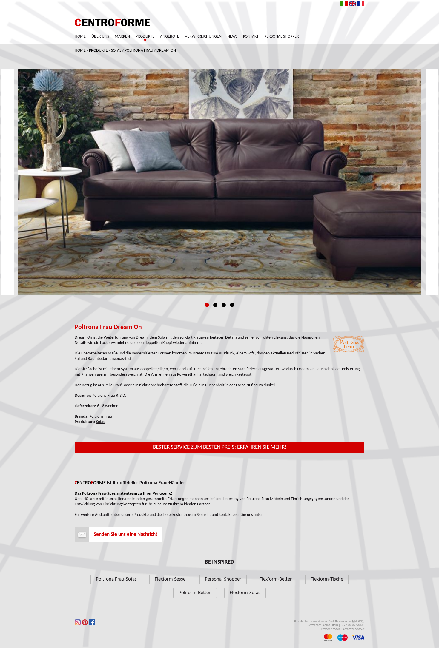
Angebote (169, 36)
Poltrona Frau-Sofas (116, 579)
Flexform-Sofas (245, 592)
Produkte (145, 36)
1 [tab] (207, 305)
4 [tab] (232, 305)
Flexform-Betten (276, 579)
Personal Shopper (281, 36)
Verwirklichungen (203, 36)
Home (80, 36)
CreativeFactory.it (353, 629)
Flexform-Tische (327, 579)
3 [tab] (224, 305)
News (232, 36)
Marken (122, 36)
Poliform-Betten (195, 592)
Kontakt (251, 36)
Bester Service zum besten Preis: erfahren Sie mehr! (219, 447)
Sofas (116, 50)
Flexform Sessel (171, 579)
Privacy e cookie (330, 629)
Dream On (166, 50)
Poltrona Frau (139, 50)
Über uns (100, 36)
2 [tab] (215, 305)
